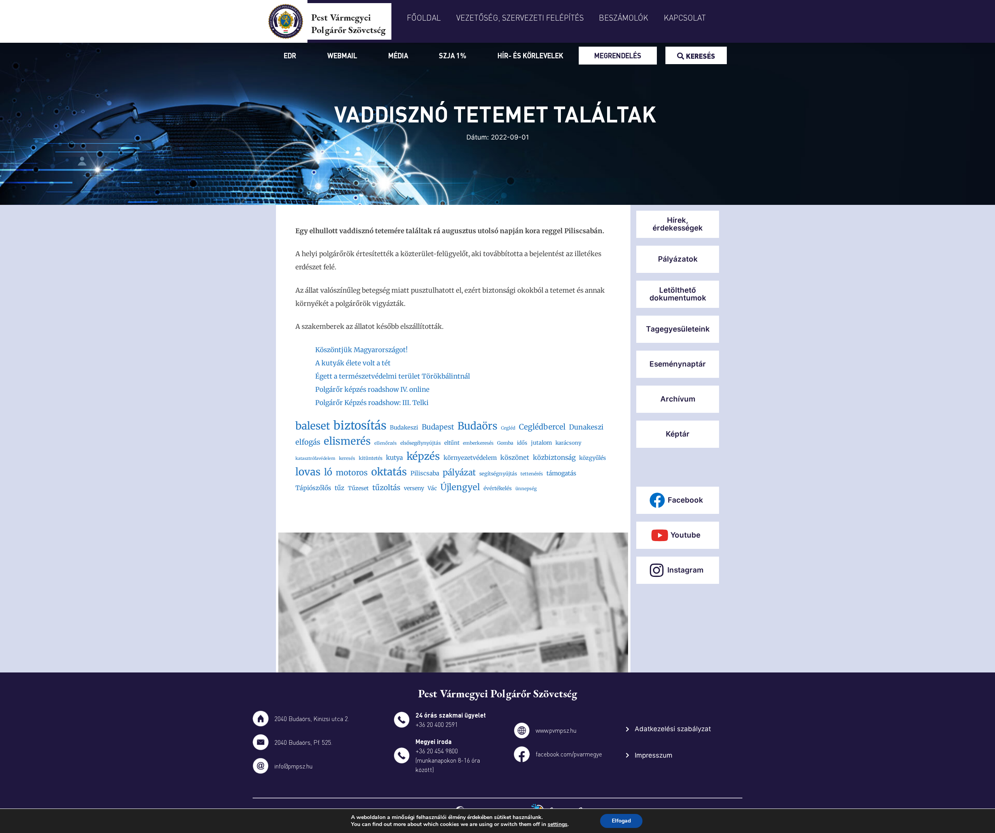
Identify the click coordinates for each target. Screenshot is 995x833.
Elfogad (621, 820)
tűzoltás (386, 487)
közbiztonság (554, 457)
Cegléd (508, 428)
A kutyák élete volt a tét (353, 363)
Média (398, 55)
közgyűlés (592, 457)
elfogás (307, 442)
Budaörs (477, 425)
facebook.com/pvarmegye (569, 754)
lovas (308, 472)
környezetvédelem (470, 457)
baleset (312, 425)
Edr (290, 55)
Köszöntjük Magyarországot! (361, 350)
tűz (339, 488)
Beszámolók (623, 17)
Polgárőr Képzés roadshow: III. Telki (372, 402)
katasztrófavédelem (315, 458)
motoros (352, 472)
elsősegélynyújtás (420, 443)
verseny (414, 488)
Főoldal (424, 17)
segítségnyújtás (498, 473)
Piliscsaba (424, 473)
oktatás (389, 471)
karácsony (568, 443)
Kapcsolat (685, 17)
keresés (347, 458)
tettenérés (531, 474)
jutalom (541, 442)
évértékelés (498, 488)
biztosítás (359, 425)
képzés (423, 456)
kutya (394, 457)
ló (328, 472)
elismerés (347, 441)
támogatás (561, 473)
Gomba (505, 443)
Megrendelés (617, 55)
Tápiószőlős (313, 488)
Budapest (438, 427)
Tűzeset (358, 488)
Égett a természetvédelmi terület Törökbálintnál (392, 376)
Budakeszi (404, 427)
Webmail (342, 55)
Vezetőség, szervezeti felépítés (520, 17)
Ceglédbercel (542, 426)
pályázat (459, 472)
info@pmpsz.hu (293, 766)
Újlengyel (460, 487)
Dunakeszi (586, 427)
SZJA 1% (452, 55)
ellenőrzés (385, 443)
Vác (432, 488)
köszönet (514, 458)
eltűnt (451, 442)
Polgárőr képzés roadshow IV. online (372, 389)
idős (522, 443)
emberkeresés (478, 443)
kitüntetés (370, 458)
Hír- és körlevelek (530, 55)
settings (557, 824)
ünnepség (526, 488)
